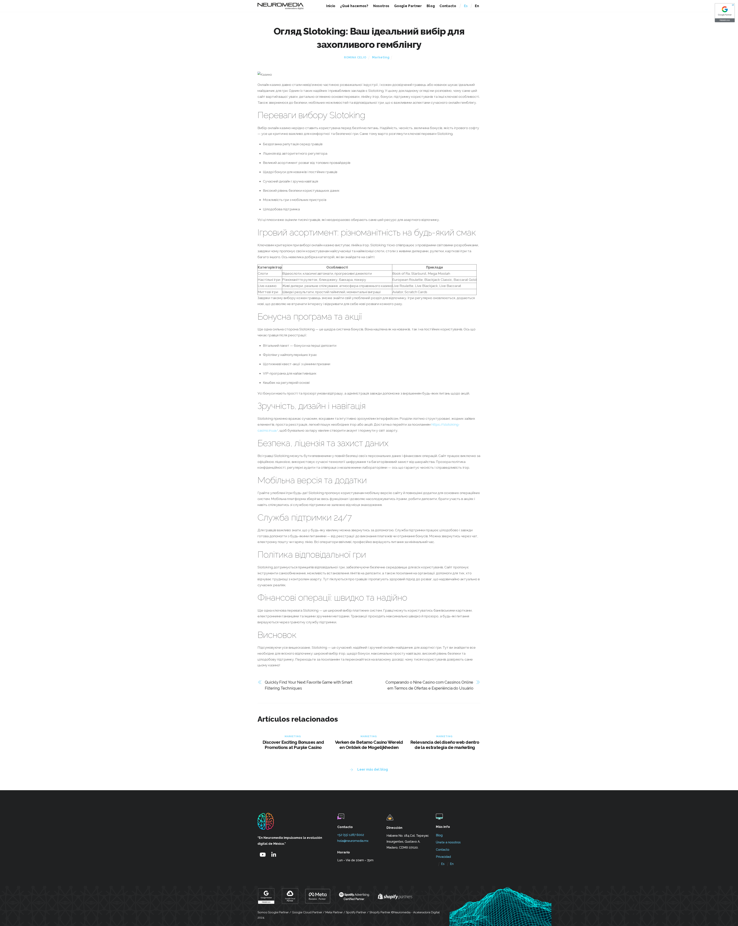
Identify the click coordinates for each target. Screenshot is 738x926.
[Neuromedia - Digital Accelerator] (281, 8)
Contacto (448, 6)
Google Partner (408, 6)
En (477, 6)
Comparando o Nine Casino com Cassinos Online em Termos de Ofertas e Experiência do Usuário (429, 685)
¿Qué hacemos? (354, 6)
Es (466, 6)
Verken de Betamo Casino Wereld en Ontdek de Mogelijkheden (369, 744)
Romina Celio (355, 57)
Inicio (330, 6)
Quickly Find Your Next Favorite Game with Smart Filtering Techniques (308, 685)
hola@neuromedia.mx (352, 841)
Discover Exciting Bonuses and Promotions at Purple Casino (293, 744)
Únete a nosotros (448, 842)
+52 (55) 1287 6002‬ (350, 835)
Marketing (381, 57)
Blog (431, 6)
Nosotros (381, 6)
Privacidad (443, 857)
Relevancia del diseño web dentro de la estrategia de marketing (444, 744)
